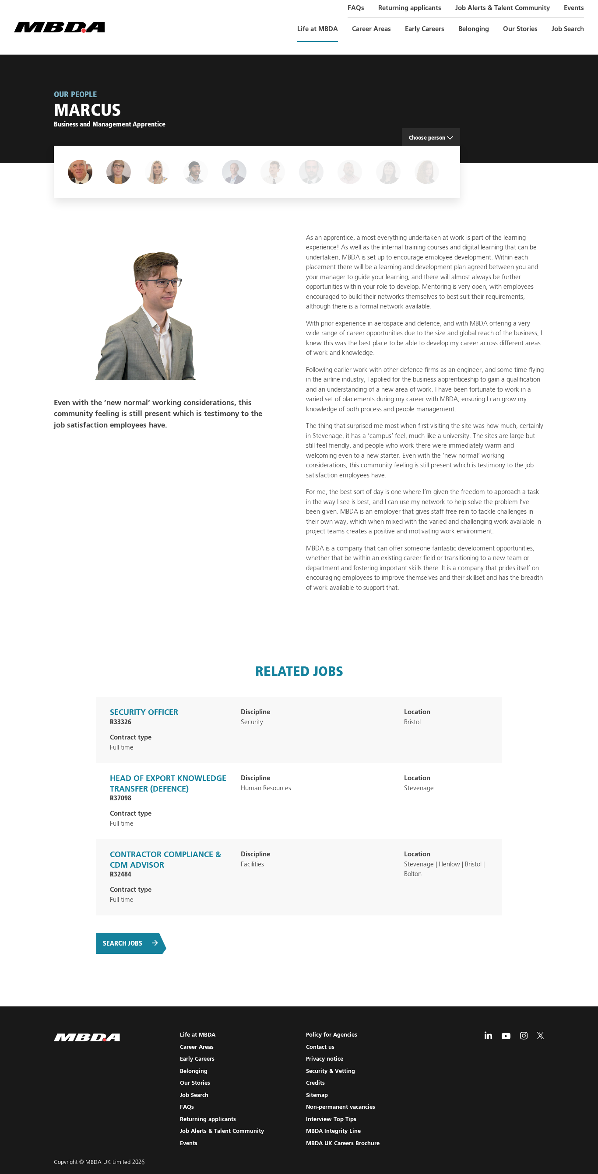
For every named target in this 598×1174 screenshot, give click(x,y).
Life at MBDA (317, 29)
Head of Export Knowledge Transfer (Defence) (168, 788)
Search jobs (122, 943)
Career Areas (371, 29)
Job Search (568, 29)
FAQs (356, 8)
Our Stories (520, 29)
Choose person (427, 137)
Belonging (473, 29)
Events (574, 8)
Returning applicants (409, 8)
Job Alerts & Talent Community (502, 8)
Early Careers (424, 29)
